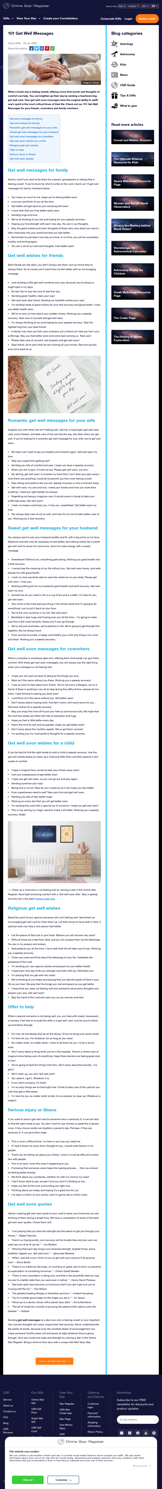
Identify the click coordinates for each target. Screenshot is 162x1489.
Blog (120, 6)
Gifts (6, 18)
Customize (61, 1480)
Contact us (9, 1411)
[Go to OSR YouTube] (146, 1433)
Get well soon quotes (22, 158)
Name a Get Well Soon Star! (53, 1361)
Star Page (65, 1418)
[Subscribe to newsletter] (155, 1420)
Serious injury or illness (23, 154)
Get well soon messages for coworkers (31, 136)
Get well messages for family (26, 118)
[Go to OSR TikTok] (129, 1433)
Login (128, 18)
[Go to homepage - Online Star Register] (26, 6)
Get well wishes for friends (25, 123)
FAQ (5, 1417)
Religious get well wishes (24, 145)
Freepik (95, 83)
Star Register (66, 1403)
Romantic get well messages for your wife (33, 127)
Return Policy (95, 1431)
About (115, 6)
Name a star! (147, 18)
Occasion (132, 6)
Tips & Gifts (14, 43)
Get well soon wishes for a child (28, 140)
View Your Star (26, 18)
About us (8, 1405)
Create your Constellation (60, 18)
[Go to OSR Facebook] (137, 1433)
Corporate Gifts (111, 18)
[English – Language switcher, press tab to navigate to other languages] (155, 6)
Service (109, 6)
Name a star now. (45, 898)
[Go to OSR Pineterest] (154, 1433)
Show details (140, 1466)
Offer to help (17, 149)
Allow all (28, 1480)
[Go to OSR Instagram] (121, 1433)
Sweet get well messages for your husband (34, 132)
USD (144, 6)
